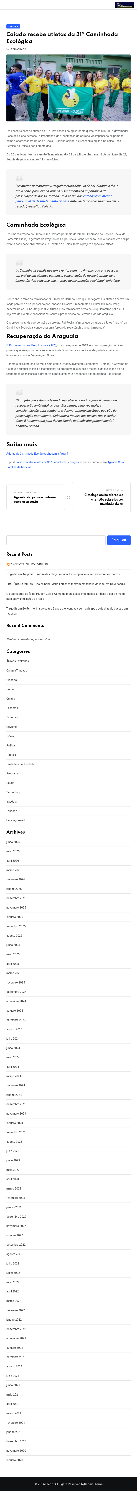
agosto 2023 (14, 1141)
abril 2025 (12, 964)
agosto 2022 (14, 1254)
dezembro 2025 (16, 898)
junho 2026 (13, 842)
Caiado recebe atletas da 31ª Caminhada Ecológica (47, 462)
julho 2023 (12, 1151)
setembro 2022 (16, 1244)
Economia (12, 708)
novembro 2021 (16, 1338)
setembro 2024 (16, 1020)
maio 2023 (13, 1170)
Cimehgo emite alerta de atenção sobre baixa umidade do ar (103, 499)
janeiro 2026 (14, 889)
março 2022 (13, 1301)
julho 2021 (12, 1376)
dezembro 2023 (16, 1104)
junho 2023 (13, 1160)
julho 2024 (12, 1038)
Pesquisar (119, 540)
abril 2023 (12, 1179)
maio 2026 (13, 851)
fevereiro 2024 (15, 1085)
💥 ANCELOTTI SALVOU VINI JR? (27, 564)
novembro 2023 (16, 1113)
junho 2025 (13, 945)
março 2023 (13, 1188)
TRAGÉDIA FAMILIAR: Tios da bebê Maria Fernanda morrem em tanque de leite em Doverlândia (65, 584)
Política (11, 754)
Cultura (10, 698)
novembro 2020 (16, 1450)
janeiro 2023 (14, 1207)
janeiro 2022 (14, 1319)
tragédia (11, 801)
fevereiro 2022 (15, 1310)
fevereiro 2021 (15, 1422)
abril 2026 (12, 860)
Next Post (112, 490)
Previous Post (27, 492)
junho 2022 (13, 1272)
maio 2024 (13, 1057)
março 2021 (13, 1413)
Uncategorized (15, 820)
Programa (12, 773)
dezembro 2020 (16, 1441)
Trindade (11, 811)
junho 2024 (13, 1048)
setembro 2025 (16, 926)
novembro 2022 (16, 1226)
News (10, 736)
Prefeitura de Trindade (20, 764)
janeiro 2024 (14, 1095)
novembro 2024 (16, 1001)
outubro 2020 (14, 1460)
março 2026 (13, 870)
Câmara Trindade (16, 670)
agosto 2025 (14, 935)
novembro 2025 (16, 907)
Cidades (11, 680)
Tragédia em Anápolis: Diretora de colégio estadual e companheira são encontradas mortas (63, 574)
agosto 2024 (14, 1029)
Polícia (10, 745)
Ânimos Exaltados (17, 661)
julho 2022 (12, 1263)
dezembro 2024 (16, 991)
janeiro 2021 (14, 1432)
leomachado (18, 49)
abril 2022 (12, 1291)
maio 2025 (13, 954)
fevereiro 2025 (15, 982)
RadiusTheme (93, 1484)
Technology (13, 792)
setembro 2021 (16, 1357)
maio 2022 (13, 1282)
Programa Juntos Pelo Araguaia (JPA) (32, 345)
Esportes (12, 717)
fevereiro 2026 (15, 879)
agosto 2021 (14, 1366)
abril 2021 (12, 1404)
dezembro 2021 (16, 1329)
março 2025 (13, 973)
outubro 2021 (14, 1347)
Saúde (10, 783)
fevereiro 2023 (15, 1197)
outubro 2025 (14, 917)
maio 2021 (13, 1394)
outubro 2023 (14, 1123)
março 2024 (13, 1076)
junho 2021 (13, 1385)
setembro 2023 (16, 1132)
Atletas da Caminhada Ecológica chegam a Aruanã (37, 453)
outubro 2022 (14, 1235)
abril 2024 (12, 1066)
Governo (11, 726)
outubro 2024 (14, 1010)
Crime (10, 689)
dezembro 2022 (16, 1216)
